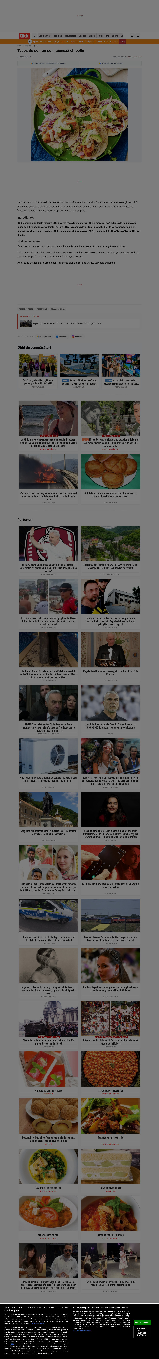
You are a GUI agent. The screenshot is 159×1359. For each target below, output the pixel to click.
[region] (79, 1331)
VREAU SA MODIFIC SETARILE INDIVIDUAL (142, 1332)
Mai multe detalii (38, 1323)
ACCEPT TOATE (142, 1322)
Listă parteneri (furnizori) (82, 1330)
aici (12, 1344)
